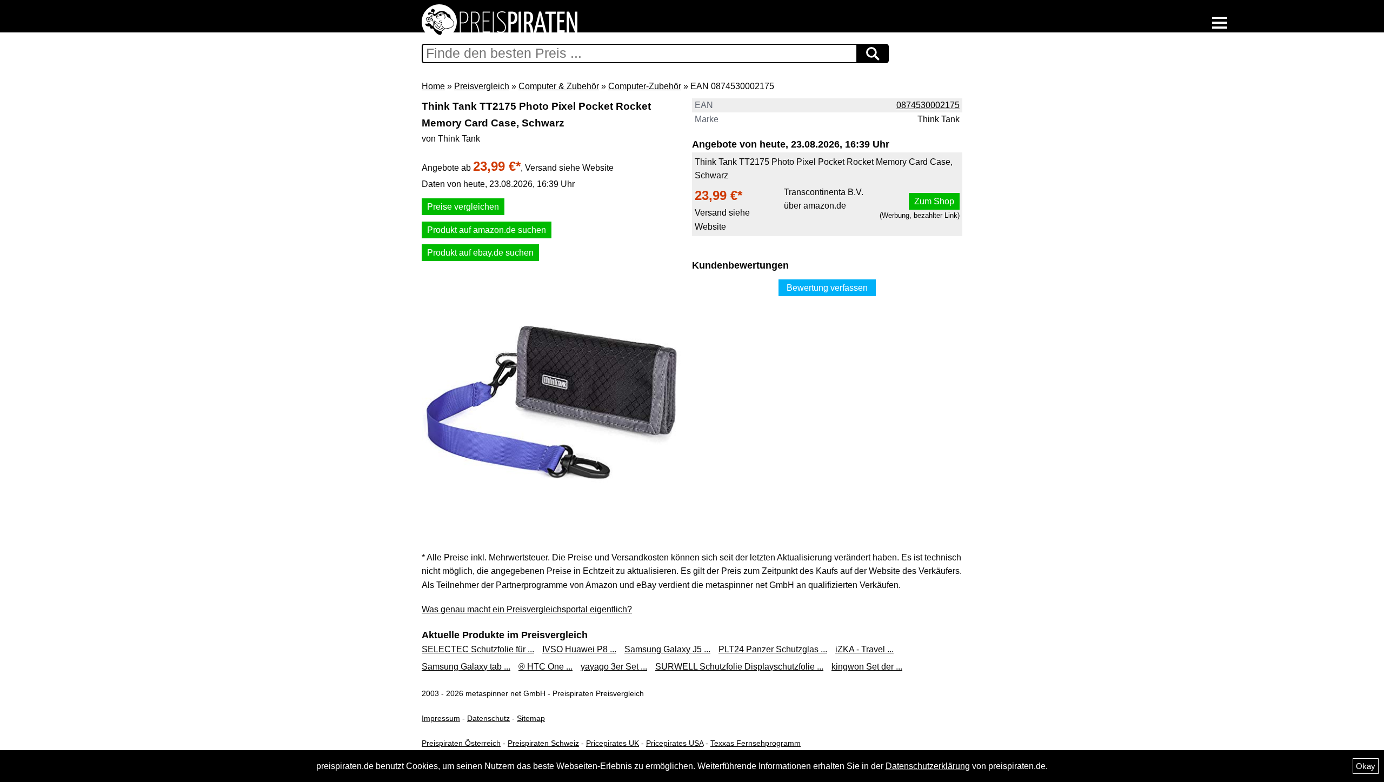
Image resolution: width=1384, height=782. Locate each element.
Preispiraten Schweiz (543, 743)
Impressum (441, 718)
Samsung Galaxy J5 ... (667, 649)
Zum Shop (934, 201)
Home (433, 86)
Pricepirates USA (674, 743)
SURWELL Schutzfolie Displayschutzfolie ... (739, 666)
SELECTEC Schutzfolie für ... (478, 649)
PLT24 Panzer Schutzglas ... (772, 649)
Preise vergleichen (463, 206)
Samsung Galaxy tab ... (466, 666)
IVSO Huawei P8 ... (579, 649)
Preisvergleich (481, 86)
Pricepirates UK (612, 743)
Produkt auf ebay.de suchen (480, 252)
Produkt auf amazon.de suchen (486, 230)
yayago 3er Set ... (614, 666)
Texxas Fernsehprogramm (755, 743)
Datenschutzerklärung (928, 766)
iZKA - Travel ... (864, 649)
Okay (1365, 766)
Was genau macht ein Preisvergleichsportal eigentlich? (527, 609)
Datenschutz (488, 718)
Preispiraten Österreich (461, 743)
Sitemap (531, 718)
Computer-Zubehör (644, 86)
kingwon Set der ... (866, 666)
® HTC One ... (545, 666)
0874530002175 (928, 105)
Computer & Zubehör (558, 86)
